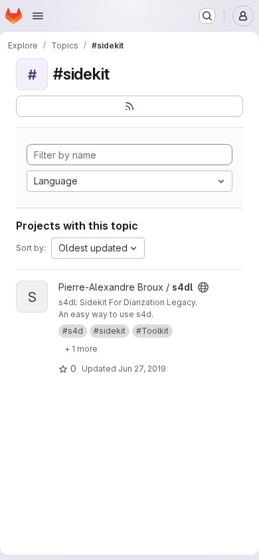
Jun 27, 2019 (142, 369)
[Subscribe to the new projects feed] (129, 106)
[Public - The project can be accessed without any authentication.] (203, 287)
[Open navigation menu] (37, 16)
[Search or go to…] (207, 16)
